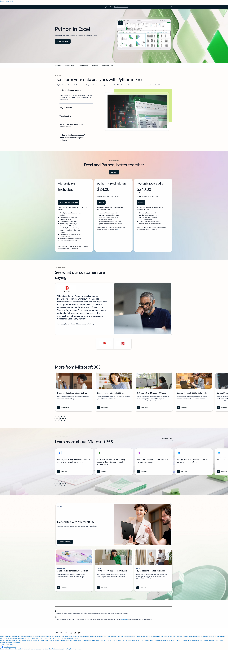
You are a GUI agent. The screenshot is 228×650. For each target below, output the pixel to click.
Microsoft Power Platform (42, 640)
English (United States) (6, 645)
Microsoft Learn (101, 640)
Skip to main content (6, 1)
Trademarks (55, 649)
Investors (212, 640)
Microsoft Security (12, 640)
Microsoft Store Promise (165, 636)
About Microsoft (184, 640)
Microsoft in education (189, 636)
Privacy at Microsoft (204, 640)
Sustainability (16, 642)
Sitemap (17, 649)
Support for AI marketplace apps (116, 640)
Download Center (112, 636)
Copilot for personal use (65, 636)
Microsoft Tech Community (133, 640)
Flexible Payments (177, 636)
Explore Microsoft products (80, 636)
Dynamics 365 (22, 640)
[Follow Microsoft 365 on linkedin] (71, 632)
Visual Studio (170, 640)
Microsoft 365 (31, 640)
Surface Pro (3, 636)
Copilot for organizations (51, 636)
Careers (177, 640)
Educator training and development (40, 638)
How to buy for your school (22, 638)
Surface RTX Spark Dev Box (36, 636)
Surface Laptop (11, 636)
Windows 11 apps (93, 636)
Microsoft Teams (55, 640)
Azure (83, 640)
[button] (120, 23)
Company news (193, 640)
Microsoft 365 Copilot (66, 640)
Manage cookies (39, 649)
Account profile (103, 636)
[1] (55, 610)
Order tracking (141, 636)
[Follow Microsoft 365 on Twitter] (75, 632)
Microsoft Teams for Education (217, 636)
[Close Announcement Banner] (170, 7)
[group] (113, 308)
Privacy (33, 649)
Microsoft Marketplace (148, 640)
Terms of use (48, 649)
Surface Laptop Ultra (22, 636)
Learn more (124, 619)
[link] (58, 66)
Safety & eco (63, 649)
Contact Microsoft (25, 649)
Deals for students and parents (60, 638)
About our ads (77, 649)
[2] (55, 616)
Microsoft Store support (125, 636)
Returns (134, 636)
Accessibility (8, 642)
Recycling (69, 649)
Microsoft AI (3, 640)
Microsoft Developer (91, 640)
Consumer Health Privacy (7, 649)
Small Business (77, 640)
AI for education (73, 638)
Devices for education (202, 636)
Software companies (160, 640)
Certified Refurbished (151, 636)
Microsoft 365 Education (7, 638)
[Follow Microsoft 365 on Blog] (79, 632)
